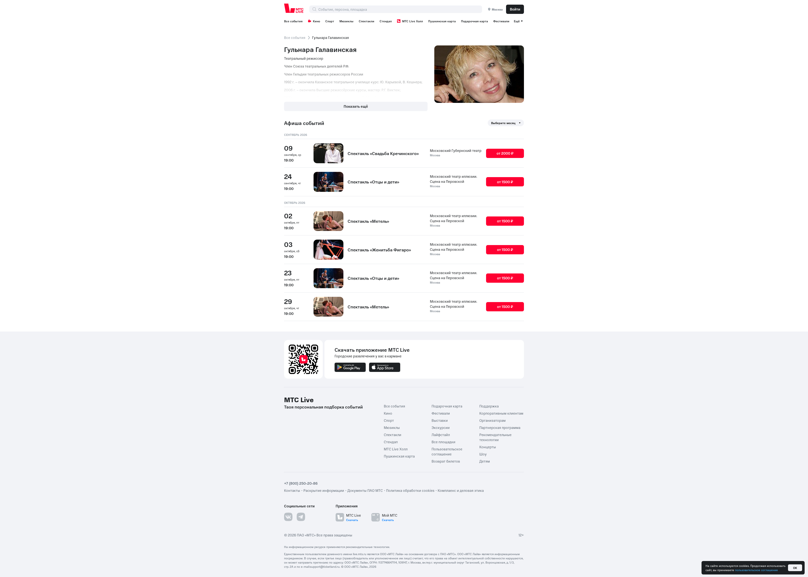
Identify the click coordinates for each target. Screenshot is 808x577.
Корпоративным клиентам (501, 413)
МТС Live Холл (412, 21)
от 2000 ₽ (505, 153)
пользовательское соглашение (756, 570)
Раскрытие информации (323, 490)
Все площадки (443, 441)
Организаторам (492, 420)
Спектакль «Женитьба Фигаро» (379, 249)
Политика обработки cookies (410, 490)
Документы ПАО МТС (365, 490)
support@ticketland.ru (325, 566)
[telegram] (301, 517)
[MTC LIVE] (294, 8)
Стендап (386, 21)
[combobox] (400, 9)
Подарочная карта (474, 21)
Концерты (487, 446)
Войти (515, 9)
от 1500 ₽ (505, 181)
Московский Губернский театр (455, 150)
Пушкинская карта (442, 21)
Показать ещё (356, 106)
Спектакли (366, 21)
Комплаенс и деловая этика (461, 490)
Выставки (440, 420)
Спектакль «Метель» (368, 221)
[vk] (288, 517)
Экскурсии (441, 427)
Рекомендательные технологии (495, 437)
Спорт (329, 21)
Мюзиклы (346, 21)
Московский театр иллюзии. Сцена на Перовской (453, 179)
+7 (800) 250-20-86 (301, 483)
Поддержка (489, 406)
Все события (293, 21)
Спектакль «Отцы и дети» (373, 181)
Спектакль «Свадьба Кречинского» (383, 153)
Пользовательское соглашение (447, 451)
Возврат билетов (446, 461)
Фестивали (501, 21)
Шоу (483, 453)
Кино (316, 21)
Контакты (292, 490)
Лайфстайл (441, 434)
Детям (484, 461)
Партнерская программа (499, 427)
